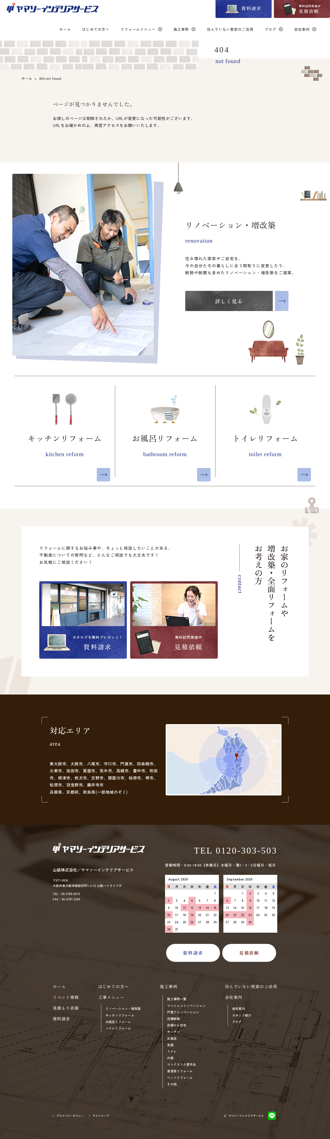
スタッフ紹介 (241, 1015)
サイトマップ (101, 1115)
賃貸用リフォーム (180, 1071)
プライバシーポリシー (70, 1115)
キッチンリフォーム (120, 1015)
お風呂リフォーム (118, 1022)
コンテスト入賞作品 (181, 1064)
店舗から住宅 (176, 1025)
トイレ (172, 1051)
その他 (172, 1084)
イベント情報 (66, 997)
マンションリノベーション (186, 1006)
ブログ (237, 1022)
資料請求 (61, 1019)
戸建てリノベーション (183, 1012)
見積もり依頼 (66, 1008)
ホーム (59, 986)
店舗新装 (173, 1019)
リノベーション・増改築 (123, 1008)
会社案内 (238, 1008)
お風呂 (172, 1038)
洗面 (170, 1045)
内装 (170, 1058)
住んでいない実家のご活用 (251, 986)
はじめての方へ (113, 986)
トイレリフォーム (118, 1028)
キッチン (173, 1032)
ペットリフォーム (180, 1078)
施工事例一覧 (176, 999)
